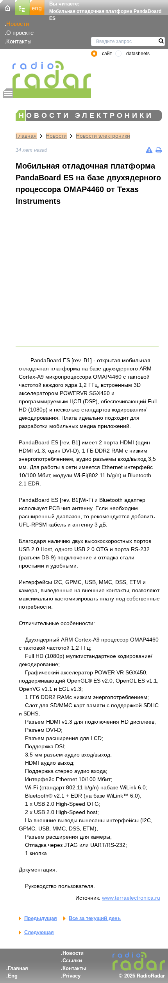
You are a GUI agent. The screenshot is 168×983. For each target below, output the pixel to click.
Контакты (19, 41)
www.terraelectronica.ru (131, 898)
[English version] (37, 7)
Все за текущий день (95, 918)
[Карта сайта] (22, 7)
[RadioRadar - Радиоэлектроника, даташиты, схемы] (47, 74)
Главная (26, 136)
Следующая (39, 932)
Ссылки (72, 960)
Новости (17, 23)
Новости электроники (103, 136)
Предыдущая (40, 918)
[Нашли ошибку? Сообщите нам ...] (149, 150)
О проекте (20, 32)
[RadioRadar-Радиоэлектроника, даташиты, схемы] (7, 7)
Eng (13, 976)
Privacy (71, 976)
